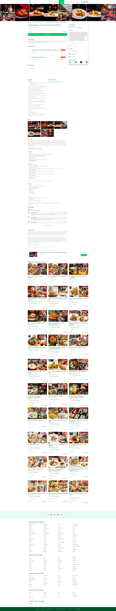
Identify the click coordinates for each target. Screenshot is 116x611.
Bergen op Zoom (31, 538)
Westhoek (74, 569)
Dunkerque (45, 592)
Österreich (30, 603)
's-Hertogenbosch (75, 524)
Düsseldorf (45, 579)
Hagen (45, 584)
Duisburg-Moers (46, 575)
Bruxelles (30, 566)
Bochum (30, 581)
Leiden (59, 529)
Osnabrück (74, 581)
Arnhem (30, 535)
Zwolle (73, 551)
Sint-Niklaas (74, 560)
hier (30, 89)
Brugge (30, 562)
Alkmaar (30, 526)
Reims (59, 597)
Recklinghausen (75, 582)
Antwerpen (31, 559)
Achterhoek (31, 524)
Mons (59, 564)
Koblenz (59, 575)
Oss (58, 540)
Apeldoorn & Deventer (32, 533)
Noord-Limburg (60, 538)
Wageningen (74, 540)
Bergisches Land (31, 577)
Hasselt (45, 564)
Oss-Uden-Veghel (61, 542)
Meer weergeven (47, 225)
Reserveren (84, 255)
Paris (59, 595)
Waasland (74, 566)
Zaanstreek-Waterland (76, 546)
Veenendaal (74, 537)
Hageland (45, 560)
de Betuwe (31, 546)
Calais (30, 595)
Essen (44, 581)
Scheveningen (60, 551)
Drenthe (45, 531)
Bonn (30, 582)
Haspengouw (46, 562)
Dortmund (30, 584)
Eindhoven (45, 535)
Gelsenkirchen (46, 582)
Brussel (30, 564)
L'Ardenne (45, 569)
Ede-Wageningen (46, 533)
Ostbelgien (74, 557)
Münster (73, 577)
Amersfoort (31, 529)
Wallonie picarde (75, 568)
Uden (73, 531)
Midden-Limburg (60, 533)
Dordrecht (45, 529)
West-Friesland (75, 544)
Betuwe (30, 540)
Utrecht (73, 533)
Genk (44, 557)
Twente (73, 529)
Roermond (59, 546)
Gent (44, 559)
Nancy (59, 594)
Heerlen (45, 549)
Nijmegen (59, 535)
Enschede (45, 537)
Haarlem (45, 547)
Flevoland (45, 538)
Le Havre (45, 595)
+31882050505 (77, 609)
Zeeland (73, 547)
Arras (30, 594)
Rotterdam (60, 549)
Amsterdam (31, 531)
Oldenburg (74, 579)
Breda (30, 542)
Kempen (45, 566)
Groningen (45, 546)
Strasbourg (74, 594)
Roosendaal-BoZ (60, 547)
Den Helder (45, 524)
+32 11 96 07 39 (60, 81)
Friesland (45, 540)
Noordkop (59, 537)
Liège (59, 559)
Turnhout (73, 562)
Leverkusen (60, 581)
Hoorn (59, 526)
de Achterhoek (31, 544)
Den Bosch (31, 549)
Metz (59, 592)
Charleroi (30, 568)
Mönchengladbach (75, 575)
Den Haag (30, 551)
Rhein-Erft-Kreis (75, 584)
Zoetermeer (74, 549)
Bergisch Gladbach (32, 579)
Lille (44, 597)
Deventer (45, 526)
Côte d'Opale (31, 597)
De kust (30, 569)
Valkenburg (74, 535)
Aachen (30, 575)
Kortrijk (45, 568)
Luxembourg (60, 560)
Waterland (74, 542)
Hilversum (59, 524)
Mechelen (59, 562)
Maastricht (59, 531)
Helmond (45, 551)
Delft (30, 547)
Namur (59, 566)
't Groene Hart (46, 544)
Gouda (45, 542)
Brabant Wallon (31, 560)
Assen (30, 537)
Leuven (59, 557)
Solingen (30, 586)
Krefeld (59, 577)
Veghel (73, 538)
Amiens (30, 592)
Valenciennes (74, 595)
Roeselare (74, 559)
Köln (58, 579)
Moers (59, 582)
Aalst (30, 557)
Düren (45, 577)
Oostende (59, 569)
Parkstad (59, 544)
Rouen (73, 592)
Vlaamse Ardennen (75, 564)
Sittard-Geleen (74, 526)
